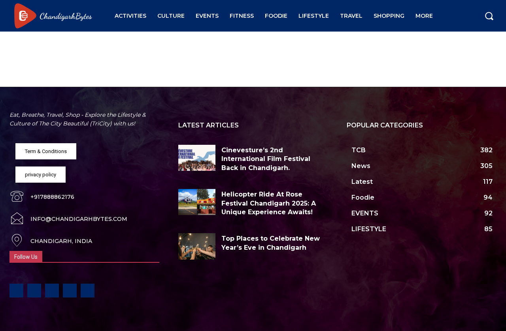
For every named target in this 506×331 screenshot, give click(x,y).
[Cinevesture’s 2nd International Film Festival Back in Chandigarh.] (197, 158)
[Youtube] (87, 290)
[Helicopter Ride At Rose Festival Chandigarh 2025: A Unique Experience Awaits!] (197, 202)
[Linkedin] (52, 290)
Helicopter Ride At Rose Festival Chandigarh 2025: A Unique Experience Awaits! (268, 203)
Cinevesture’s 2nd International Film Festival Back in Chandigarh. (265, 159)
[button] (489, 15)
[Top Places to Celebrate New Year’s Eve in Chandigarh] (197, 246)
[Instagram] (34, 290)
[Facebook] (16, 290)
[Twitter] (70, 290)
